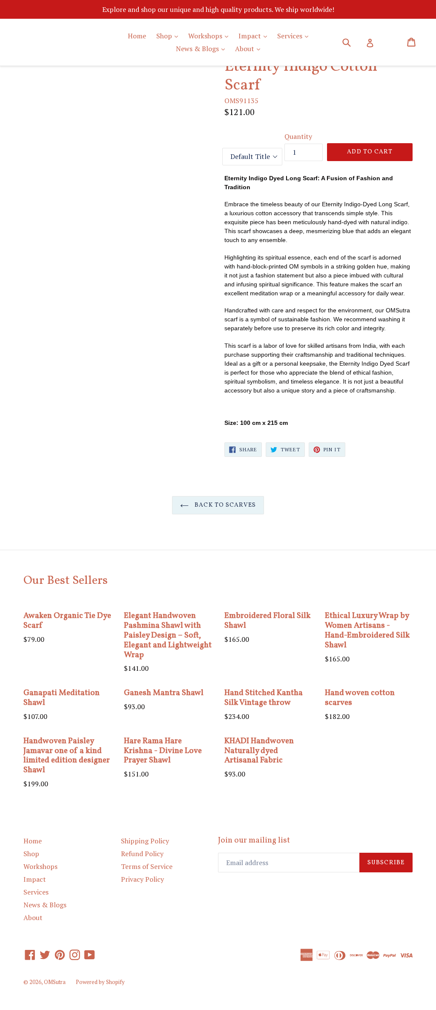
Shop (169, 35)
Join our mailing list (254, 841)
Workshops (210, 35)
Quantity (298, 136)
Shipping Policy (145, 841)
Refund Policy (142, 853)
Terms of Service (146, 866)
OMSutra (55, 982)
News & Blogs (202, 48)
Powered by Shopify (100, 982)
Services (295, 35)
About (249, 48)
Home (137, 35)
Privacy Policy (142, 879)
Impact (254, 35)
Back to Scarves (224, 505)
